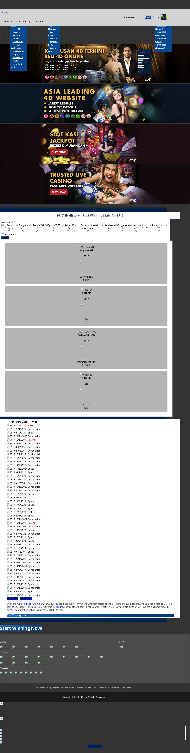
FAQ (95, 688)
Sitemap (115, 688)
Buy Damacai (52, 34)
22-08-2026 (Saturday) (160, 34)
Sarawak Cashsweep (16, 46)
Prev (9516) (12, 598)
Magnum (16, 32)
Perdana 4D (18, 57)
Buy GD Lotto (52, 49)
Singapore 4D (18, 54)
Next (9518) (26, 598)
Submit (5, 238)
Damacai (16, 35)
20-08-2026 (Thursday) (160, 46)
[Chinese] (139, 17)
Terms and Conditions (63, 688)
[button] (5, 206)
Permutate (10, 234)
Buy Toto (53, 38)
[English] (137, 17)
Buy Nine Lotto (52, 43)
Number (5, 222)
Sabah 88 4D (18, 42)
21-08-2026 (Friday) (160, 40)
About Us (40, 688)
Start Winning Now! (17, 615)
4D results (58, 606)
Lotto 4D (16, 29)
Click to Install (95, 746)
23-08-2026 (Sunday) (160, 27)
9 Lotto (16, 61)
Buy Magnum (52, 27)
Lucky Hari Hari (16, 65)
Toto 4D (16, 38)
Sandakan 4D (18, 51)
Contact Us (103, 688)
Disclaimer (126, 688)
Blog (49, 688)
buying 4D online (33, 603)
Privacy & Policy (83, 688)
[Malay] (142, 17)
